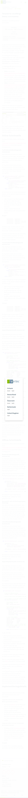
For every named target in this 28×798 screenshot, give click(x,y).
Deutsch (8, 390)
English (13, 390)
